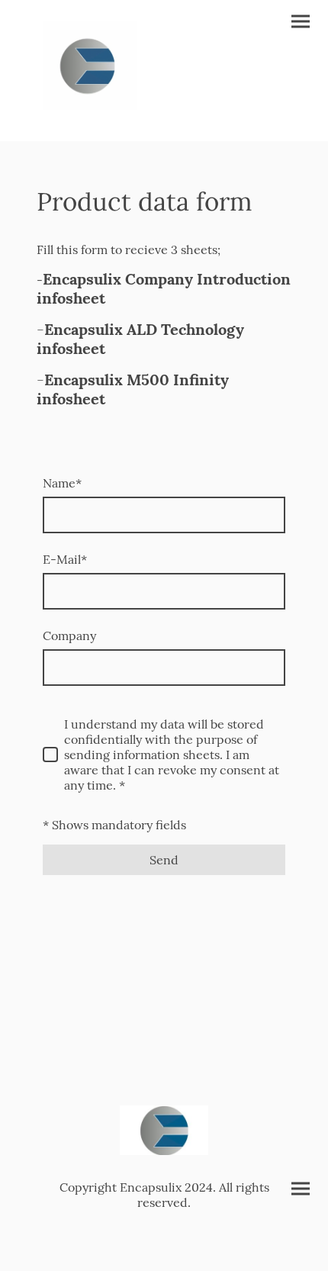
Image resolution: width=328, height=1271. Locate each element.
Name (62, 483)
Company (69, 635)
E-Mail (65, 559)
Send (164, 859)
